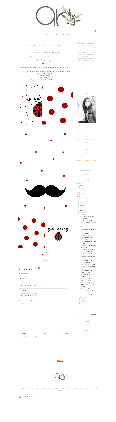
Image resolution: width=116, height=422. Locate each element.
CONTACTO (66, 34)
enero (81, 297)
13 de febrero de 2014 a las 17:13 (31, 285)
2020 (80, 185)
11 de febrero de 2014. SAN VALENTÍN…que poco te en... (87, 266)
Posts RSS (28, 28)
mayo (81, 208)
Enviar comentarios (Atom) (31, 336)
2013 (80, 299)
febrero (82, 214)
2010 (80, 306)
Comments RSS (37, 28)
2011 (80, 303)
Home (21, 28)
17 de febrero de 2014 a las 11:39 (31, 295)
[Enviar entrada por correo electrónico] (39, 267)
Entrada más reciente (23, 333)
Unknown (21, 290)
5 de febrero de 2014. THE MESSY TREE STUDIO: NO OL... (87, 284)
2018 (80, 188)
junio (81, 205)
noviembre (83, 201)
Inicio (44, 333)
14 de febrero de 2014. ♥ (86, 254)
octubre (82, 203)
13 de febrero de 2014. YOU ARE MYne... (44, 45)
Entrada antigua (65, 333)
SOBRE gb (48, 34)
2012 (80, 301)
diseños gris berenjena (27, 269)
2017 (80, 190)
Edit (45, 28)
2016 (80, 192)
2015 (80, 194)
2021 (80, 183)
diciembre (83, 199)
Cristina (21, 278)
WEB (57, 34)
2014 (80, 196)
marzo (82, 212)
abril (81, 210)
